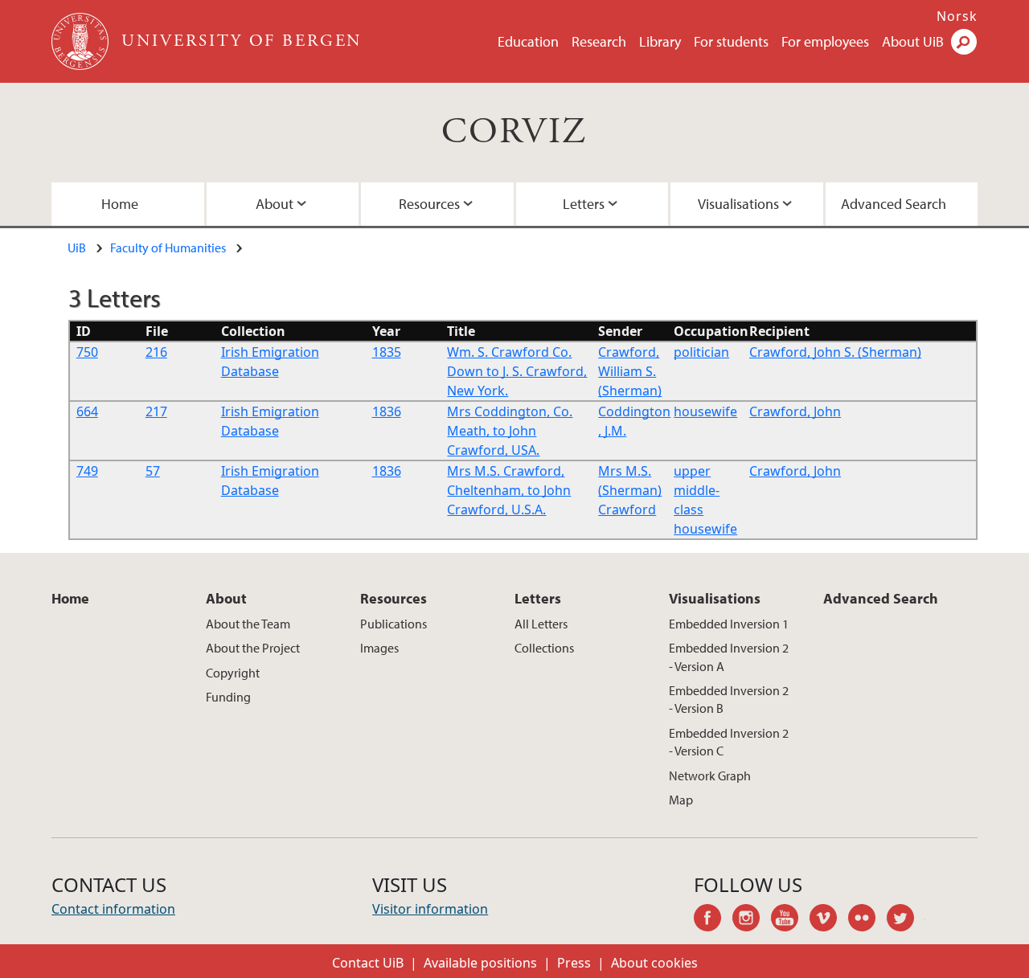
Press (574, 963)
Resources (429, 203)
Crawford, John (795, 411)
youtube (790, 920)
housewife (705, 411)
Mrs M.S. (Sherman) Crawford (630, 490)
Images (379, 648)
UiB (77, 247)
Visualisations (738, 203)
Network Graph (710, 775)
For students (731, 41)
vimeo (829, 920)
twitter (906, 920)
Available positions (480, 963)
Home (119, 203)
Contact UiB (368, 963)
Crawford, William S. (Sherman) (630, 371)
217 (156, 411)
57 (153, 471)
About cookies (654, 963)
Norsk (957, 16)
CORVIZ (514, 132)
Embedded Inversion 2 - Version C (729, 742)
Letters (584, 203)
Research (599, 41)
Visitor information (430, 909)
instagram (751, 920)
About (274, 203)
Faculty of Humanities (168, 247)
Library (660, 41)
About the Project (253, 648)
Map (681, 800)
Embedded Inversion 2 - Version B (729, 699)
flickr (867, 920)
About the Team (248, 624)
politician (701, 352)
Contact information (113, 909)
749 (87, 471)
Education (528, 41)
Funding (228, 697)
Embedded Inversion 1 (729, 624)
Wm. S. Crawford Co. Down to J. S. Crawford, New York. (517, 371)
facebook (713, 920)
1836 (386, 411)
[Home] (81, 41)
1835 (386, 352)
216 (156, 352)
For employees (825, 41)
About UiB (913, 41)
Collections (544, 648)
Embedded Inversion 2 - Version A (729, 656)
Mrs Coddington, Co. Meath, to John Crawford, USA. (509, 431)
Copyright (233, 673)
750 (87, 352)
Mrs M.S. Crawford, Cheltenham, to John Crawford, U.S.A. (509, 490)
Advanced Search (893, 203)
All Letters (541, 624)
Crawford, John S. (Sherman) (835, 352)
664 (87, 411)
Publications (393, 624)
